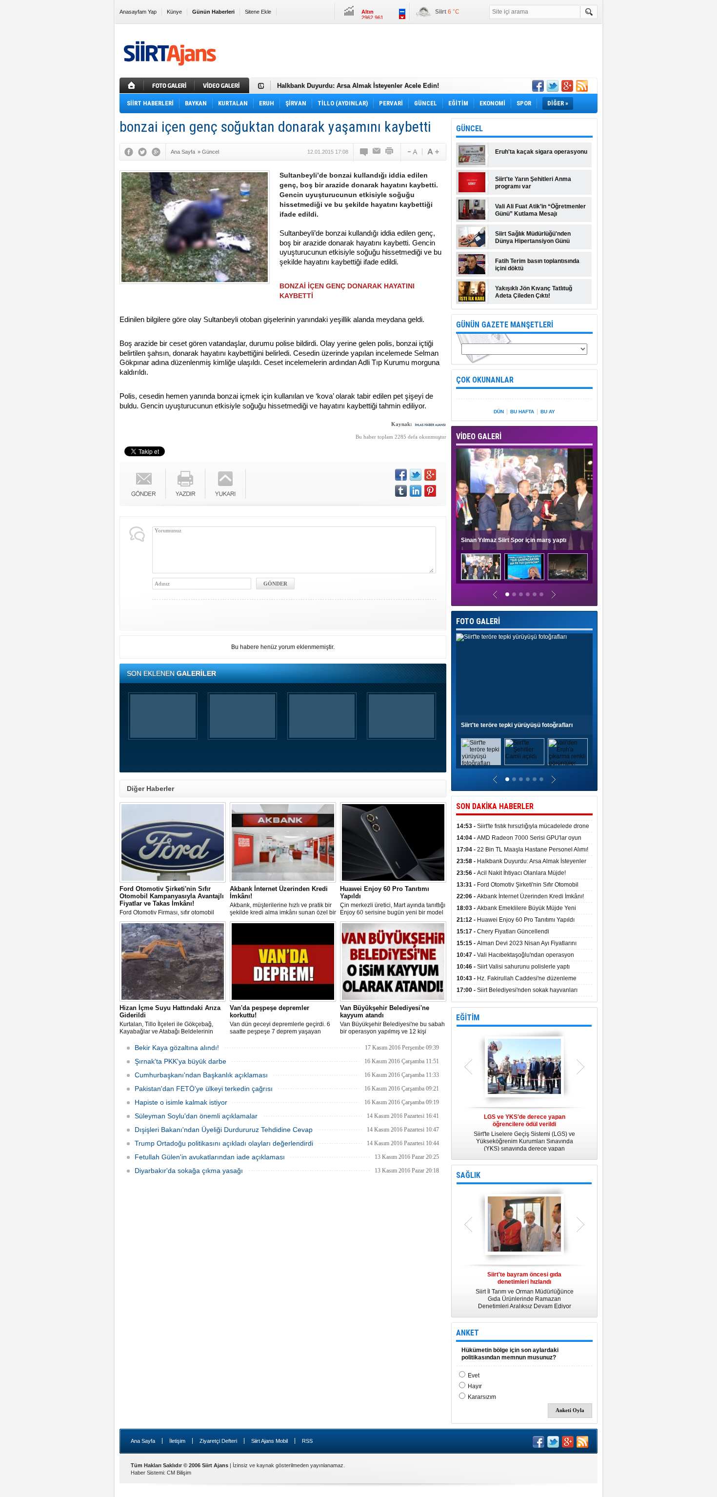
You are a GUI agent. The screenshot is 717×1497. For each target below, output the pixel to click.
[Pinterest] (430, 491)
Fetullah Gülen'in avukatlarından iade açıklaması (210, 1157)
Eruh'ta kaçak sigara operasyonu (541, 151)
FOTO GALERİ (478, 621)
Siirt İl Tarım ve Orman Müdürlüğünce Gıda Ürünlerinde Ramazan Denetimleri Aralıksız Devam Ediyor (525, 1290)
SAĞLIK (468, 1175)
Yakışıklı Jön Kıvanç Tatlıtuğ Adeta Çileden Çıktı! (533, 292)
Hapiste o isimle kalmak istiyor (181, 1102)
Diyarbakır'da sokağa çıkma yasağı (189, 1170)
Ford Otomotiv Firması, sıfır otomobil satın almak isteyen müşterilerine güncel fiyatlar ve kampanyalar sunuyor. (173, 900)
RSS (307, 1441)
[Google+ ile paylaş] (567, 86)
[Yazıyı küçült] (412, 151)
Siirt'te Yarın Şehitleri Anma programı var (533, 183)
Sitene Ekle (258, 12)
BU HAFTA (522, 411)
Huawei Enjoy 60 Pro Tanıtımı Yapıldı (516, 919)
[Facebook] (128, 151)
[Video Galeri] (223, 85)
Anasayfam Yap (138, 12)
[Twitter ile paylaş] (552, 86)
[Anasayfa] (132, 85)
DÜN (499, 411)
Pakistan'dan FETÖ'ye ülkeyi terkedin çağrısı (204, 1088)
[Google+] (156, 151)
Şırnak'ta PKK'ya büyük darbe (180, 1061)
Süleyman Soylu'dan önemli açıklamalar (196, 1116)
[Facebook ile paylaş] (538, 86)
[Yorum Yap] (364, 151)
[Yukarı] (225, 484)
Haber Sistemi (147, 1473)
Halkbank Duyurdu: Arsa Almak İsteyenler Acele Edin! (358, 85)
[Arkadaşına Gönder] (377, 151)
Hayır (475, 1386)
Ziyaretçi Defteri (218, 1441)
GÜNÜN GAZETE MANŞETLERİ (504, 324)
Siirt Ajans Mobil (269, 1441)
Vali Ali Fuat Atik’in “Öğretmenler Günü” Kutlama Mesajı (540, 210)
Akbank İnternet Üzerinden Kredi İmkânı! (520, 896)
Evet (473, 1375)
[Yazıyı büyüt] (433, 151)
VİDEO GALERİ (478, 436)
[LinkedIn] (415, 491)
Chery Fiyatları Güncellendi (503, 931)
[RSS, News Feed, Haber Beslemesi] (582, 86)
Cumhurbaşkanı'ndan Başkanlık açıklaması (201, 1075)
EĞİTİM (467, 1017)
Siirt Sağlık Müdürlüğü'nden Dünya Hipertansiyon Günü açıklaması (533, 237)
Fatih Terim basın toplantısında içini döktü (537, 265)
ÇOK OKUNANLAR (485, 379)
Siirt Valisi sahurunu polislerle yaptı (513, 966)
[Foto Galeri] (170, 85)
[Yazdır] (389, 151)
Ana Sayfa (143, 1441)
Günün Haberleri (213, 12)
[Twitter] (142, 151)
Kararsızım (482, 1397)
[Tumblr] (401, 491)
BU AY (547, 411)
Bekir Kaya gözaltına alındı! (177, 1048)
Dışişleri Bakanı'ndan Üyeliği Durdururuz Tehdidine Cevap (224, 1129)
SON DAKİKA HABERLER (495, 806)
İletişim (177, 1441)
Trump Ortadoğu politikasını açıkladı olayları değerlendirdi (224, 1143)
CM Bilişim (179, 1473)
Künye (174, 12)
